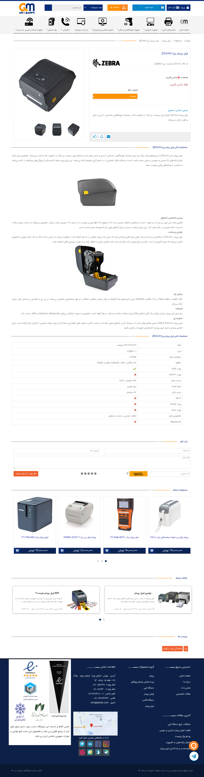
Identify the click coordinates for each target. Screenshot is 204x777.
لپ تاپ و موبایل (81, 30)
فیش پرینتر (149, 694)
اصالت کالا (133, 90)
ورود (182, 8)
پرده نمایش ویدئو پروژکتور (142, 682)
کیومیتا (150, 770)
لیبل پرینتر (149, 706)
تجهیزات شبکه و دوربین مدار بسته (29, 30)
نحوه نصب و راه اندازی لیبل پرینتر (175, 749)
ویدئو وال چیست (182, 736)
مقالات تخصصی (183, 694)
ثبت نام (171, 8)
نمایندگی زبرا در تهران (172, 649)
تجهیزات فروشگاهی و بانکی (129, 30)
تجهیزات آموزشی (151, 30)
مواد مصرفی (52, 30)
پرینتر (151, 676)
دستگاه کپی (149, 688)
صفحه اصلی (184, 30)
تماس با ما (185, 688)
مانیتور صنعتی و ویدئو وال (103, 30)
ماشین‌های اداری (169, 30)
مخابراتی (66, 30)
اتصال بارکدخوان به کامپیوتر (178, 742)
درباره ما (186, 682)
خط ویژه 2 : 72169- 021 (104, 689)
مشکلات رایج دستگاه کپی (179, 724)
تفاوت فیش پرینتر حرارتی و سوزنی (175, 730)
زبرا (185, 649)
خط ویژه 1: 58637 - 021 (104, 685)
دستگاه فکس (148, 700)
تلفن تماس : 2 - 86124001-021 (101, 694)
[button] (106, 561)
